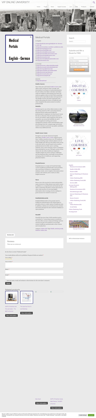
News (52, 6)
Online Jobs (44, 228)
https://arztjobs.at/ (42, 80)
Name (7, 269)
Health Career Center (48, 137)
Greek (70, 203)
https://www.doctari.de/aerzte (45, 72)
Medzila (37, 109)
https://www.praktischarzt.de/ (45, 69)
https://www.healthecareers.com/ (46, 52)
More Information (11, 315)
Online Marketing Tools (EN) (78, 180)
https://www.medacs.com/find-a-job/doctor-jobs (50, 47)
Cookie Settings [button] (82, 415)
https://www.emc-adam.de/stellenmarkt (47, 65)
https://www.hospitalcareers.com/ (46, 55)
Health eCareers (54, 86)
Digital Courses (62, 6)
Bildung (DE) (73, 187)
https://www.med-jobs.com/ (44, 74)
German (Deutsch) (74, 185)
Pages (45, 6)
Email (7, 275)
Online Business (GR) (76, 204)
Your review (9, 261)
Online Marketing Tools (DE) (78, 200)
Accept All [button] (91, 415)
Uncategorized (73, 211)
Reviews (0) (10, 235)
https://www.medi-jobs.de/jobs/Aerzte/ (47, 67)
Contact (92, 6)
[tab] (10, 234)
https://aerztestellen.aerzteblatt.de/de (47, 70)
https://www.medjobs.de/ (43, 75)
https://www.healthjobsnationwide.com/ (48, 58)
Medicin (37, 230)
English (71, 165)
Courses (79, 100)
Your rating (8, 257)
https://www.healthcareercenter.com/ (47, 53)
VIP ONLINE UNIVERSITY (16, 2)
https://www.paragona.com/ (44, 48)
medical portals (59, 228)
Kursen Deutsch (74, 198)
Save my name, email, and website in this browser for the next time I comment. (28, 280)
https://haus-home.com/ (78, 125)
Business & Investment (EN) (77, 166)
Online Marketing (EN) (76, 178)
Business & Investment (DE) (77, 189)
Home (38, 6)
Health (52, 228)
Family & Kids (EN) (75, 169)
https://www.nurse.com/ (43, 57)
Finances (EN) (74, 171)
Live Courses (79, 155)
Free (76, 6)
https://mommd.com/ (43, 60)
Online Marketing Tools (75, 209)
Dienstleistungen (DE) (76, 191)
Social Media (73, 207)
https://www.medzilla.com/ (44, 50)
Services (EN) (73, 182)
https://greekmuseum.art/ (79, 228)
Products (83, 6)
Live (71, 6)
